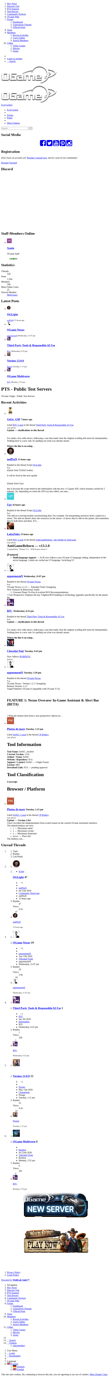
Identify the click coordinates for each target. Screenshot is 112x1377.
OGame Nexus (15, 329)
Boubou (22, 1150)
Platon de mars (16, 728)
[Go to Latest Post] (15, 917)
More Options (13, 123)
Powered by (15, 1280)
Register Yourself (9, 163)
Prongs (9, 366)
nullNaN (10, 320)
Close (104, 1374)
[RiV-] (10, 605)
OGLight (12, 314)
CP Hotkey (43, 734)
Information (24, 1021)
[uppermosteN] (10, 570)
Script (21, 871)
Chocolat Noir (15, 651)
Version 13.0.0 (15, 360)
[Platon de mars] (10, 723)
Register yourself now (37, 158)
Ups (9, 504)
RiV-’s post (18, 425)
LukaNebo (13, 534)
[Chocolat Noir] (10, 645)
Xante (10, 248)
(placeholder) (19, 1345)
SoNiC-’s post (19, 734)
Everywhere (6, 105)
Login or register (14, 58)
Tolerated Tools (26, 959)
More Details (96, 1374)
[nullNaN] (10, 453)
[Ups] (10, 499)
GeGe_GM (13, 419)
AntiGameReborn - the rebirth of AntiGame (56, 540)
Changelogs (24, 1092)
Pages (9, 118)
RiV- (9, 351)
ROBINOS (25, 656)
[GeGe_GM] (10, 413)
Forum (10, 115)
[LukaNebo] (10, 528)
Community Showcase (29, 893)
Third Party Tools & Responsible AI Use (31, 345)
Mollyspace (12, 295)
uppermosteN (12, 336)
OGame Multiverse (18, 376)
